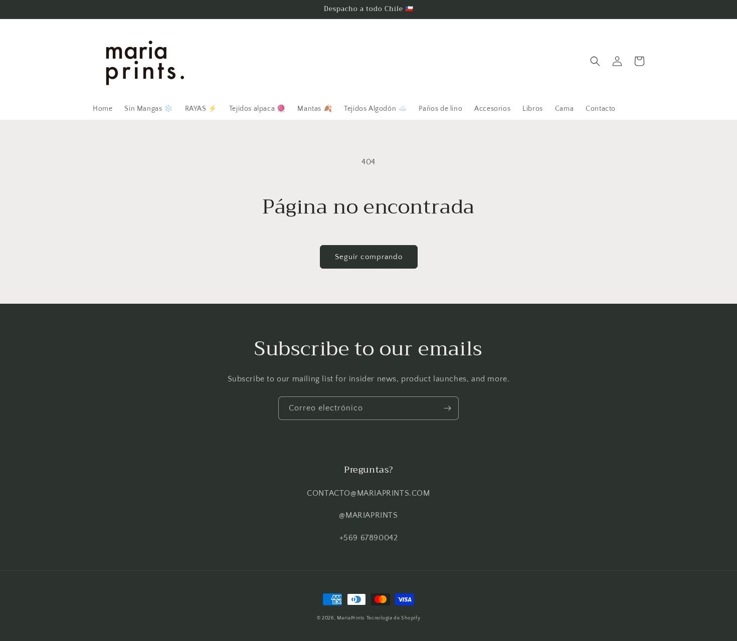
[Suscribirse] (447, 408)
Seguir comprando (369, 257)
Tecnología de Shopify (393, 618)
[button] (595, 61)
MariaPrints (350, 618)
